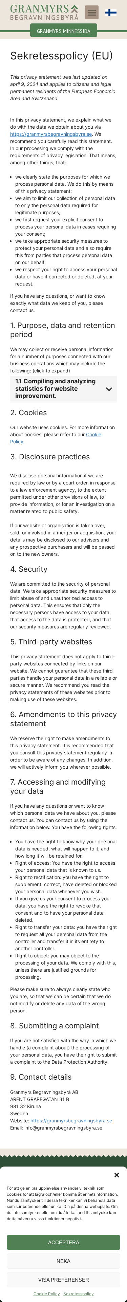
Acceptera (63, 1242)
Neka (63, 1261)
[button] (116, 1175)
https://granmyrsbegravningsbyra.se (51, 134)
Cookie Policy (47, 1293)
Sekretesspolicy (78, 1293)
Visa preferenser (63, 1280)
